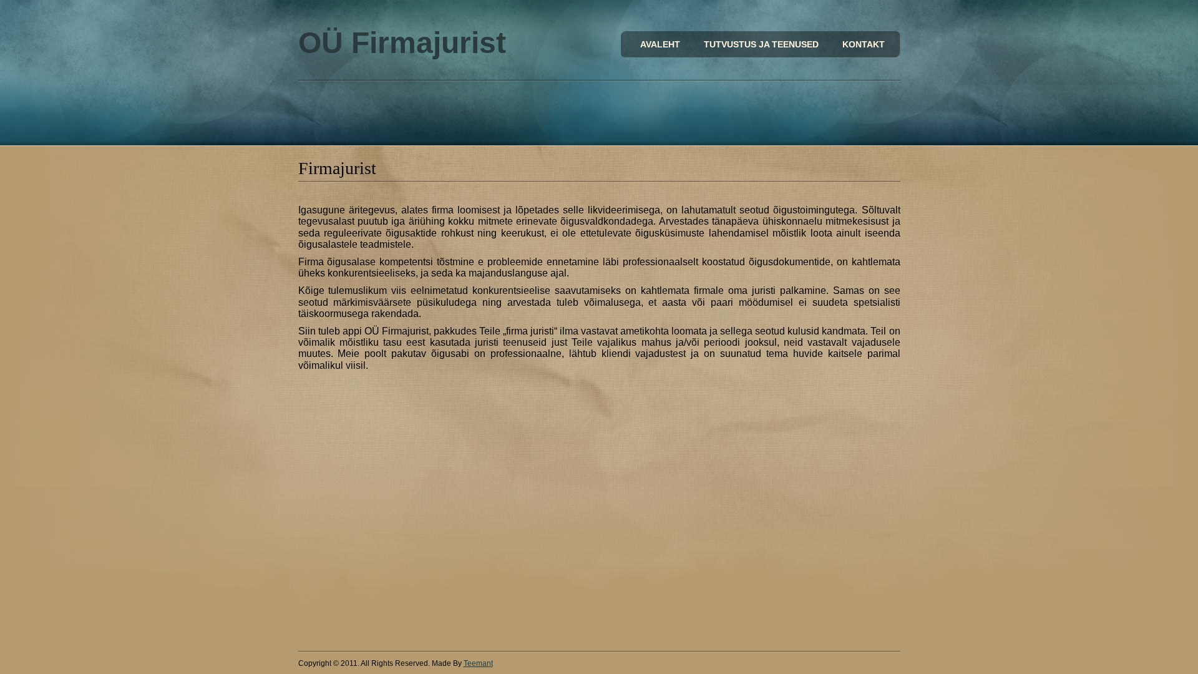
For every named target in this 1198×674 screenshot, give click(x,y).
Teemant (478, 663)
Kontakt (863, 44)
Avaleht (660, 44)
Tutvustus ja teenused (761, 44)
